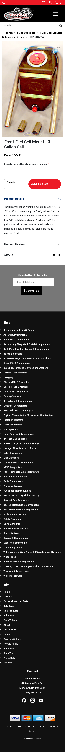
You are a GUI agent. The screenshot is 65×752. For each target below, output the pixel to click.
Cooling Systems (12, 396)
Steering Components (15, 543)
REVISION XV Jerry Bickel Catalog (21, 495)
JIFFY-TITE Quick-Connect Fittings (21, 443)
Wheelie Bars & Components (18, 561)
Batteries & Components (16, 339)
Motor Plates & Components (18, 462)
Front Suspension (12, 424)
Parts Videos (10, 620)
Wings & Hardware (12, 576)
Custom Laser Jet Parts (15, 601)
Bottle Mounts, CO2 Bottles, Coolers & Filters (27, 358)
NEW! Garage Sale (12, 467)
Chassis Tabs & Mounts (15, 387)
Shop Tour (8, 653)
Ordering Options (12, 639)
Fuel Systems (10, 429)
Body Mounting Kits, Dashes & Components (26, 349)
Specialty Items (11, 533)
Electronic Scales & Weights (18, 410)
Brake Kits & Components (17, 363)
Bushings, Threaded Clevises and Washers (25, 368)
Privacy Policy (10, 644)
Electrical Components (15, 406)
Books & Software (12, 354)
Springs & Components (15, 538)
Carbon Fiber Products (15, 372)
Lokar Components (13, 453)
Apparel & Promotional (15, 335)
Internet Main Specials (15, 439)
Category (8, 377)
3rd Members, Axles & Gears (18, 330)
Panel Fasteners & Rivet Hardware (21, 472)
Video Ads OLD (11, 648)
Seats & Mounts (11, 524)
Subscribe (31, 290)
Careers (7, 596)
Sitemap (7, 662)
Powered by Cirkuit (32, 739)
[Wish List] (59, 48)
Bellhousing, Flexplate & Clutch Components (26, 344)
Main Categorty (11, 458)
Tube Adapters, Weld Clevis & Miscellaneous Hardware (32, 552)
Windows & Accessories (16, 571)
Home (6, 592)
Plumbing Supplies (13, 486)
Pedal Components (13, 481)
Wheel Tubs (9, 557)
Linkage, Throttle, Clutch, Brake (19, 448)
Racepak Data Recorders (16, 500)
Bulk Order (9, 606)
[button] (3, 2)
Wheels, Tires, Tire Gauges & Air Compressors (28, 566)
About (6, 625)
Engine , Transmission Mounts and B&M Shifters (28, 415)
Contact (7, 634)
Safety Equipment (12, 519)
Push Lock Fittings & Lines (17, 491)
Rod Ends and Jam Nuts (15, 514)
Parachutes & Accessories (17, 476)
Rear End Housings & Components (21, 505)
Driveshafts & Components (17, 401)
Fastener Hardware (13, 420)
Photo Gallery (10, 658)
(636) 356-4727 (33, 692)
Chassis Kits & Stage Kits (16, 382)
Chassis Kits (9, 629)
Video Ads (8, 615)
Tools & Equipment (13, 547)
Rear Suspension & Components (20, 509)
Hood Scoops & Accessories (18, 434)
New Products (10, 611)
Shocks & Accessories (15, 528)
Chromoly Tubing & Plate (16, 391)
